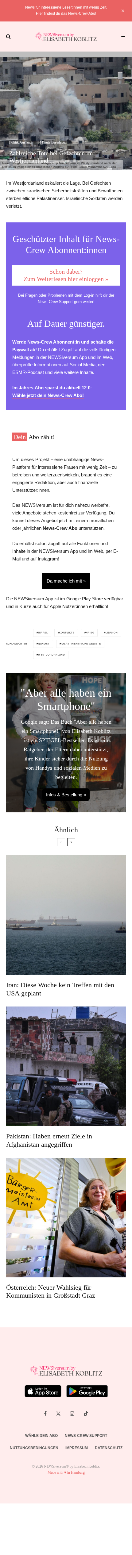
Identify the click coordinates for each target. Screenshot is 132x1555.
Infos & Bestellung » (66, 794)
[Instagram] (72, 1414)
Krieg (90, 632)
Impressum (76, 1448)
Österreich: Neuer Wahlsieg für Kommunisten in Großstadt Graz (50, 1291)
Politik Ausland (20, 142)
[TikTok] (86, 1414)
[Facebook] (45, 1414)
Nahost (44, 643)
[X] (58, 1414)
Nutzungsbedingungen (34, 1448)
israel (43, 632)
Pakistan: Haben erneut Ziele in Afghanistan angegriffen (49, 1140)
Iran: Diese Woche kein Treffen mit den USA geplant (60, 989)
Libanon (112, 632)
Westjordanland (51, 654)
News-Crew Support (55, 301)
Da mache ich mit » (66, 580)
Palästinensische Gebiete (81, 643)
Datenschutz (108, 1448)
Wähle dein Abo (41, 1436)
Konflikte (66, 632)
